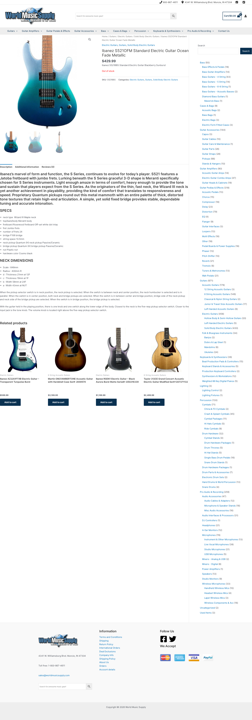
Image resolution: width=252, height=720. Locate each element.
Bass (103, 31)
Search (201, 45)
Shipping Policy (107, 658)
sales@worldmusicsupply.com (54, 675)
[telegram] (244, 2)
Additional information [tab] (27, 166)
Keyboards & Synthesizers (166, 31)
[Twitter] (172, 639)
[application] (16, 31)
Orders (102, 666)
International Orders (109, 647)
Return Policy (106, 644)
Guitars (11, 31)
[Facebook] (163, 639)
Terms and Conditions (110, 637)
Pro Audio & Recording (199, 31)
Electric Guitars (125, 36)
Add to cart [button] (10, 402)
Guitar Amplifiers (30, 31)
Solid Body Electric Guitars (146, 36)
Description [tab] (6, 166)
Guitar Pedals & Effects (58, 31)
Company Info (106, 655)
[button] (89, 39)
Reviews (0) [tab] (48, 166)
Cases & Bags (120, 31)
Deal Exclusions (107, 651)
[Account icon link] (245, 16)
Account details (107, 669)
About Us (104, 662)
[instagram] (237, 2)
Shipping (103, 640)
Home (104, 36)
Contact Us (224, 31)
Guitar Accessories (84, 31)
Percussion (140, 31)
